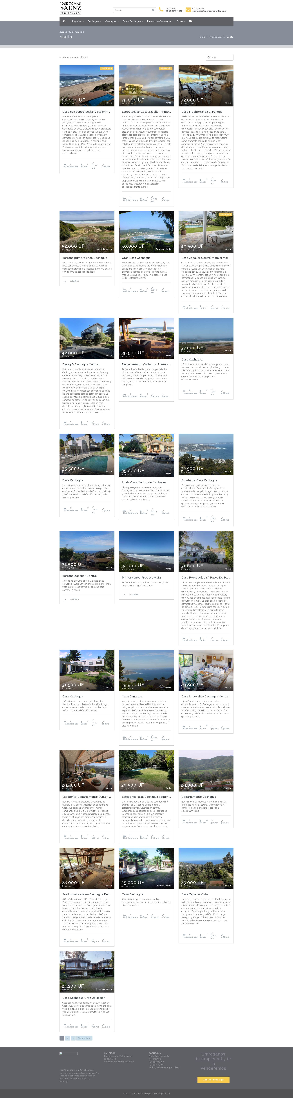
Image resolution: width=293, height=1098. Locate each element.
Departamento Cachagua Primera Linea (149, 364)
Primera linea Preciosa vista (141, 577)
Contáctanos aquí (213, 1079)
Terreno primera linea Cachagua (84, 257)
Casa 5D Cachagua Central (80, 364)
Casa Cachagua (192, 359)
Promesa (160, 249)
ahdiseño (156, 1093)
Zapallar (76, 21)
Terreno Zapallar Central (79, 575)
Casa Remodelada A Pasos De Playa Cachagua (213, 577)
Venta (109, 103)
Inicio (202, 37)
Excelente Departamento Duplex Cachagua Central (98, 796)
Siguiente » (84, 1038)
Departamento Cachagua (198, 796)
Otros (180, 21)
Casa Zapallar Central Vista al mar (204, 257)
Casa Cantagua (72, 480)
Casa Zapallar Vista (194, 894)
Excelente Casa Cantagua (199, 480)
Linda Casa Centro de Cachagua (144, 482)
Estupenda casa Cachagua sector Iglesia (150, 796)
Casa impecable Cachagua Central (205, 696)
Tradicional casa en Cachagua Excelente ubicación (97, 894)
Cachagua (93, 21)
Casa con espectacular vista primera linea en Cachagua (100, 111)
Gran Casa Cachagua (136, 257)
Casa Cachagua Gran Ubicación (83, 997)
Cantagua (110, 21)
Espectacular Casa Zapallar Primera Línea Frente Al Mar (161, 111)
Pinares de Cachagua (159, 21)
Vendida (101, 249)
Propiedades (216, 37)
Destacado (106, 68)
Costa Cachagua (132, 21)
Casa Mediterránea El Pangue (202, 111)
